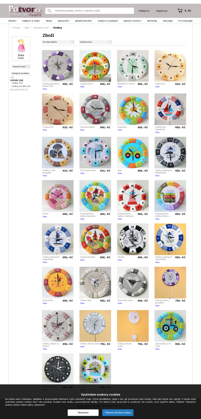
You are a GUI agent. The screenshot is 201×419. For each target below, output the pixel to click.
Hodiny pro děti (21, 86)
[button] (109, 41)
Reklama (168, 21)
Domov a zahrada (108, 21)
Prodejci (16, 28)
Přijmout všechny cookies (118, 412)
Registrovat (161, 11)
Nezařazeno (19, 89)
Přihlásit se (144, 11)
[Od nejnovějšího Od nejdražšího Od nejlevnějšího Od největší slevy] (58, 42)
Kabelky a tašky (31, 21)
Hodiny (57, 27)
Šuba (26, 28)
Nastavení (83, 412)
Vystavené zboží (41, 28)
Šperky (12, 21)
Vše (12, 77)
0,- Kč (188, 10)
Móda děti (63, 21)
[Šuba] (21, 45)
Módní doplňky (83, 21)
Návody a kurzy (132, 21)
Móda (49, 21)
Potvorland (185, 21)
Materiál (152, 21)
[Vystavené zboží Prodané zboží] (21, 66)
